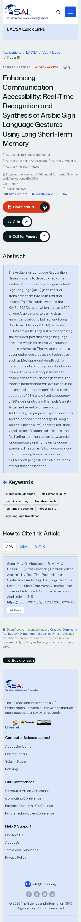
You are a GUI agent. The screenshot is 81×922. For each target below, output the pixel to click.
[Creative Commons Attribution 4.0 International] (67, 67)
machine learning (17, 501)
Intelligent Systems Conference (29, 805)
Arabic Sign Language (20, 494)
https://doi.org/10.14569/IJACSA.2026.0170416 (39, 194)
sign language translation (22, 516)
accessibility (47, 509)
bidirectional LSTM (53, 494)
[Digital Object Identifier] (28, 722)
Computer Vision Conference (27, 790)
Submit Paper (15, 761)
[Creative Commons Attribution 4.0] (44, 722)
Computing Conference (23, 798)
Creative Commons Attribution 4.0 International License (40, 632)
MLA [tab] (23, 546)
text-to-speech (45, 501)
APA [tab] (9, 546)
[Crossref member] (12, 724)
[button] (70, 12)
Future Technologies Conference (29, 813)
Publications (12, 52)
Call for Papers (16, 754)
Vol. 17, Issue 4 (52, 52)
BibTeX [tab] (40, 546)
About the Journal (18, 746)
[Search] (58, 12)
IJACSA (32, 52)
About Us (12, 842)
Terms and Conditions (21, 850)
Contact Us (14, 835)
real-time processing (19, 509)
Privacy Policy (15, 857)
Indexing (11, 769)
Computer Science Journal (27, 737)
